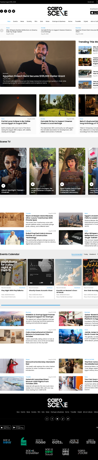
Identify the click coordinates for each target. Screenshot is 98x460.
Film (36, 21)
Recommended (77, 254)
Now (9, 21)
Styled (86, 21)
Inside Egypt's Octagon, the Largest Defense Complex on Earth (42, 190)
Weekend (92, 254)
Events (15, 21)
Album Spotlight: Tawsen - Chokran (13, 191)
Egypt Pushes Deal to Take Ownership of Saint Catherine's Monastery (70, 190)
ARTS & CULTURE (30, 330)
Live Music (50, 288)
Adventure (22, 288)
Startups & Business (58, 21)
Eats (41, 21)
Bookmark (91, 2)
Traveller (78, 21)
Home (70, 21)
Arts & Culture (87, 412)
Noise (47, 21)
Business (43, 28)
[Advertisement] (57, 204)
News (22, 21)
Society (29, 21)
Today (86, 254)
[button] (1, 30)
